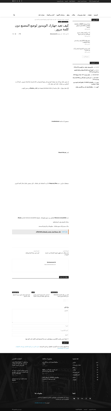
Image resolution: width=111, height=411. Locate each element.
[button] (14, 15)
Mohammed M (53, 34)
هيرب (97, 82)
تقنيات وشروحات (60, 19)
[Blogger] (90, 398)
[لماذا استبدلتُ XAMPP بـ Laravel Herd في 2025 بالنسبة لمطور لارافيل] (95, 26)
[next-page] (64, 300)
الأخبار (33, 292)
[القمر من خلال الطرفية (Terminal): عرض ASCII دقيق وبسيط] (60, 287)
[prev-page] (67, 300)
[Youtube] (13, 1)
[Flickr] (82, 398)
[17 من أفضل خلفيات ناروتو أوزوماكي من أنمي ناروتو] (95, 34)
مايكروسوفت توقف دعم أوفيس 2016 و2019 (83, 67)
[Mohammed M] (49, 34)
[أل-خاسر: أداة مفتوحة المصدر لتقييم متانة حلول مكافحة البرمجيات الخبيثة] (40, 287)
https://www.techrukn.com (50, 264)
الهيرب (96, 87)
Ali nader (96, 77)
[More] (42, 38)
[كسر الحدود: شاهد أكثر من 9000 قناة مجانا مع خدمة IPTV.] (65, 372)
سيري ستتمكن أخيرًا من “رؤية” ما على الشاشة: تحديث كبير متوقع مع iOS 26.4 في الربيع (20, 372)
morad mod (95, 74)
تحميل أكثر (86, 56)
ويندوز (60, 21)
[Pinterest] (50, 38)
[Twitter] (17, 1)
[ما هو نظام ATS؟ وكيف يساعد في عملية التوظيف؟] (95, 42)
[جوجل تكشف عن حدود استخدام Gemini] (34, 380)
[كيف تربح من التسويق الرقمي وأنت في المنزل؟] (95, 50)
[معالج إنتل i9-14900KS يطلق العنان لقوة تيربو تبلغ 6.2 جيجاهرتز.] (65, 379)
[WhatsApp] (46, 38)
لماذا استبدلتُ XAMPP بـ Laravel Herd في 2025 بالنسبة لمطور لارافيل (82, 25)
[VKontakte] (74, 398)
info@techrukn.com (40, 403)
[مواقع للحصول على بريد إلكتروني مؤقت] (65, 364)
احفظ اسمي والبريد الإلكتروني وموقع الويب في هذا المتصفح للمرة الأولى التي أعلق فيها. (46, 339)
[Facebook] (22, 1)
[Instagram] (19, 1)
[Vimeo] (15, 1)
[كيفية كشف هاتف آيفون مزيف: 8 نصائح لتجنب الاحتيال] (21, 287)
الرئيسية (67, 19)
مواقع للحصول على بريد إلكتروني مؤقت (84, 87)
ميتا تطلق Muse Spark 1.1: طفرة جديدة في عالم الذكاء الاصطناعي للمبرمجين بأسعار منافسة (20, 363)
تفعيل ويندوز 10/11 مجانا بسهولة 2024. (81, 74)
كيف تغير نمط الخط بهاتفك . (32, 253)
